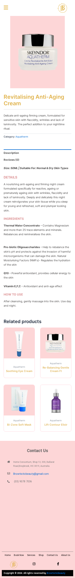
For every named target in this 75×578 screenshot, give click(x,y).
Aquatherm (21, 136)
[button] (12, 8)
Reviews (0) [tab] (11, 159)
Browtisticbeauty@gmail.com (31, 473)
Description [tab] (11, 153)
